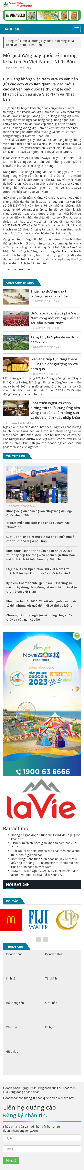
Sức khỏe (51, 1003)
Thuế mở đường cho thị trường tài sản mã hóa (50, 293)
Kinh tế (10, 978)
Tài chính (51, 978)
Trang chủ (12, 41)
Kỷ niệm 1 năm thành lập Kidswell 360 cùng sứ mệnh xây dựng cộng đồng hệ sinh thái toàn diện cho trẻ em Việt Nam (41, 587)
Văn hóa (11, 1027)
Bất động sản (15, 1003)
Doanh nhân (14, 954)
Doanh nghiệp (54, 954)
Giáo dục (12, 1051)
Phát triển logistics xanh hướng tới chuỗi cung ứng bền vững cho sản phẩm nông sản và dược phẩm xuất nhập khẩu (55, 410)
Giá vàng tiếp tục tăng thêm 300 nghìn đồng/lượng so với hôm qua (54, 364)
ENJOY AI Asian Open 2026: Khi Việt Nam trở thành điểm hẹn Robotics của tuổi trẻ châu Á (44, 873)
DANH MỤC (13, 29)
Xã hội (49, 1027)
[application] (42, 122)
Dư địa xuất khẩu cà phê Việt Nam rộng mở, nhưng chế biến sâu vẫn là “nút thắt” (55, 318)
